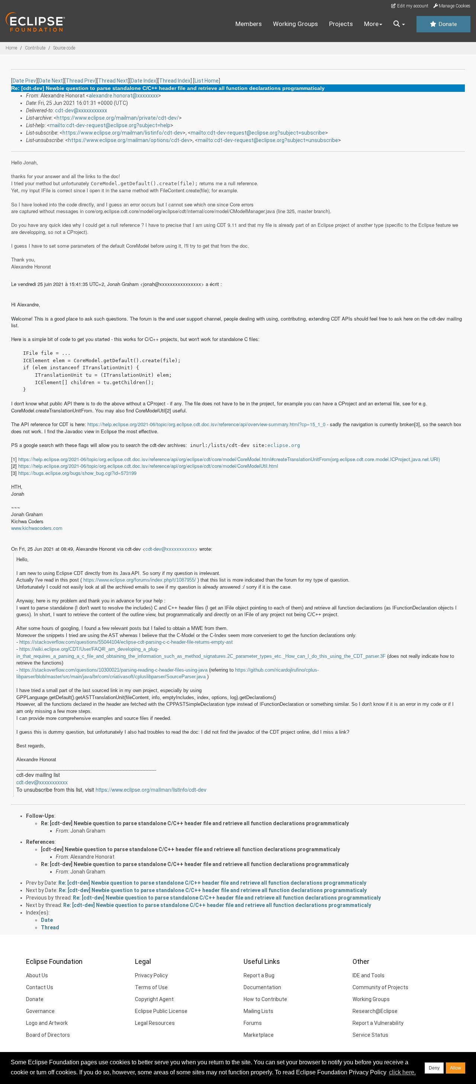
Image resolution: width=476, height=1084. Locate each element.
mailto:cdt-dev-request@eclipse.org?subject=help (110, 125)
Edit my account (412, 6)
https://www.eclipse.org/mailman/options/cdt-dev (129, 140)
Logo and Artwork (47, 1023)
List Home (206, 81)
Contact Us (39, 987)
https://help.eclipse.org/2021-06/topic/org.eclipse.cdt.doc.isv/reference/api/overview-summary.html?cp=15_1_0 (206, 424)
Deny (434, 1068)
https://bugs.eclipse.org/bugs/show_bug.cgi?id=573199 (77, 472)
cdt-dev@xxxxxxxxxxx (81, 110)
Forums (253, 1023)
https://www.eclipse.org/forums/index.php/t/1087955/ (139, 580)
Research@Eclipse (375, 1011)
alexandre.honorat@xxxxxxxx (123, 96)
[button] (399, 24)
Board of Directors (48, 1035)
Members (248, 24)
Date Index (143, 81)
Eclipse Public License (161, 1011)
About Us (37, 975)
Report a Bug (259, 975)
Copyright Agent (154, 999)
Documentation (262, 987)
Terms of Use (151, 987)
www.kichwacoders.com (36, 527)
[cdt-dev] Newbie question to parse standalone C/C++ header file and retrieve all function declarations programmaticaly (190, 849)
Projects (341, 24)
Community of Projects (380, 987)
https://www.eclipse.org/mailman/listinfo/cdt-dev (122, 133)
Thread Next (113, 81)
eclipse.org (283, 445)
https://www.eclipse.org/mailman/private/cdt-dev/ (118, 118)
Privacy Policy (151, 975)
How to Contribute (265, 999)
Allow (455, 1068)
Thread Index (174, 81)
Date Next (51, 81)
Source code (64, 48)
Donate (447, 24)
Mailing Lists (258, 1011)
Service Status (370, 1035)
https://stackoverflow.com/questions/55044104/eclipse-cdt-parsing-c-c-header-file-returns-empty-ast (126, 642)
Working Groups (295, 24)
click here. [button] (402, 1072)
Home (11, 48)
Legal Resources (155, 1023)
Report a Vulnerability (378, 1023)
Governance (40, 1011)
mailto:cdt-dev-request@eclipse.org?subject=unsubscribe (268, 140)
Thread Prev (80, 81)
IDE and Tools (369, 975)
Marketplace (259, 1035)
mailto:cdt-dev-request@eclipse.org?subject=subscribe (258, 133)
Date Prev (24, 81)
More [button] (371, 24)
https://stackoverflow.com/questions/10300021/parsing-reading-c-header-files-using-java (113, 670)
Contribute (35, 48)
